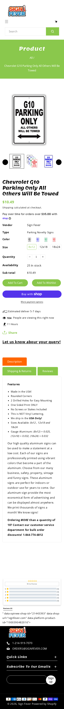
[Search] (52, 31)
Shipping (7, 207)
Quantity (8, 257)
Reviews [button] (7, 608)
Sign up (51, 680)
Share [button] (12, 333)
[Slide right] (59, 162)
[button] (7, 21)
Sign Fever (34, 225)
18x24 (56, 247)
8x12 (32, 247)
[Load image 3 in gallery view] (49, 161)
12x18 (44, 247)
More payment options (32, 301)
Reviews (48, 371)
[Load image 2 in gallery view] (33, 161)
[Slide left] (5, 162)
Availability (10, 265)
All (31, 58)
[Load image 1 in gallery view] (17, 161)
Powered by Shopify (44, 703)
